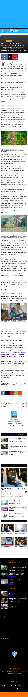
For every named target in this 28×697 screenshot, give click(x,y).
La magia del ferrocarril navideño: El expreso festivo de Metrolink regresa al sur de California (7, 404)
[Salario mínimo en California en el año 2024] (4, 593)
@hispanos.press (14, 557)
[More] (20, 57)
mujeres (18, 384)
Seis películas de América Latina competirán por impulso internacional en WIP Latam (17, 440)
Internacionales (8, 41)
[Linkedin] (11, 426)
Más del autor (21, 434)
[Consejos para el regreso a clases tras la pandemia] (21, 541)
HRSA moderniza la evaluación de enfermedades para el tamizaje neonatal (17, 453)
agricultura (10, 384)
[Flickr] (8, 685)
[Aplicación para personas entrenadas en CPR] (14, 477)
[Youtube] (14, 428)
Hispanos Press (6, 50)
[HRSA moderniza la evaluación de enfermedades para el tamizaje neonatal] (4, 453)
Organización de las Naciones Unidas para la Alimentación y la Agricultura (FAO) (14, 383)
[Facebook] (3, 393)
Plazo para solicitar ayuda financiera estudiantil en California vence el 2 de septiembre (17, 446)
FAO (9, 184)
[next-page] (4, 458)
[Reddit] (6, 689)
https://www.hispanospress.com (14, 421)
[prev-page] (2, 458)
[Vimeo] (22, 426)
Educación (3, 448)
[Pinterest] (12, 393)
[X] (7, 393)
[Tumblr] (10, 689)
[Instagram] (8, 426)
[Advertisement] (14, 14)
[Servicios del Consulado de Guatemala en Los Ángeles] (4, 600)
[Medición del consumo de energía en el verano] (4, 502)
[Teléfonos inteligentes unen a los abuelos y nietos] (4, 515)
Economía (6, 34)
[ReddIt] (20, 393)
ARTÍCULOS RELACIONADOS (10, 434)
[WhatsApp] (16, 393)
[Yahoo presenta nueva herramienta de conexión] (4, 509)
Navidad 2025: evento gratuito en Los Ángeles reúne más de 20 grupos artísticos (21, 404)
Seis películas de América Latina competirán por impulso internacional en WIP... (18, 567)
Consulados (12, 601)
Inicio (2, 34)
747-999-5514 (17, 676)
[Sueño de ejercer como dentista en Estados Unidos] (4, 606)
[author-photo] (14, 417)
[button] (2, 31)
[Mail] (14, 426)
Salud (3, 454)
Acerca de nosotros (5, 638)
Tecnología (12, 503)
